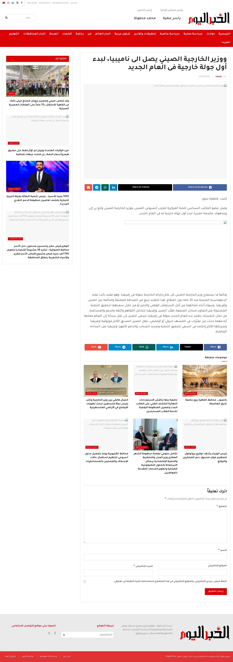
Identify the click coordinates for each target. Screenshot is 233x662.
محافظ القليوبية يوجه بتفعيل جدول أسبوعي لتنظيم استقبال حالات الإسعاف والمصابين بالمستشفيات (106, 458)
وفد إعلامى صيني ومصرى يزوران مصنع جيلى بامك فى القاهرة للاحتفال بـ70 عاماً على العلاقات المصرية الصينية (39, 105)
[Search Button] (7, 17)
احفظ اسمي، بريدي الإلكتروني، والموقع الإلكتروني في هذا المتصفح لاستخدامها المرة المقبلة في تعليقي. (170, 581)
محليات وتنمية (14, 189)
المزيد (226, 42)
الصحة (54, 34)
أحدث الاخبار (91, 393)
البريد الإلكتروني (143, 566)
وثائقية (11, 93)
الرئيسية (224, 34)
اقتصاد (67, 34)
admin (218, 77)
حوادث (210, 34)
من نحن (74, 3)
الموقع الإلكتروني (217, 566)
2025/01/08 (204, 77)
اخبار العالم (103, 34)
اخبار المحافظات (34, 34)
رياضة (80, 34)
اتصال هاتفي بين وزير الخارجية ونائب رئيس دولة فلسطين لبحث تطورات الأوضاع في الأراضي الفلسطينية (107, 404)
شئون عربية (122, 34)
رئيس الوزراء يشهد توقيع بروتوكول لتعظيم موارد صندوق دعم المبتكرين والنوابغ (205, 458)
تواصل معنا (32, 3)
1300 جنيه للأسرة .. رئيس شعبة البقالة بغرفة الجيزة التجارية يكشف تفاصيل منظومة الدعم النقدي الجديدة (37, 200)
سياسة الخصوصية (61, 3)
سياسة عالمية (170, 34)
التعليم (14, 34)
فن (89, 34)
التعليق (221, 506)
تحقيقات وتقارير (145, 34)
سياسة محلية (193, 34)
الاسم (222, 550)
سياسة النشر (44, 3)
